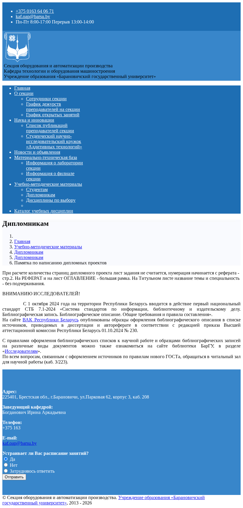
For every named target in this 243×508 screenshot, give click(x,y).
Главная (22, 88)
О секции (23, 93)
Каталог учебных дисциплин (43, 210)
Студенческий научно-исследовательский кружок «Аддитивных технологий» (54, 141)
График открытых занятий (52, 114)
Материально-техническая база (45, 157)
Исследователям (21, 351)
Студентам (37, 189)
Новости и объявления (37, 152)
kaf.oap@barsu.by (33, 16)
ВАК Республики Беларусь (50, 319)
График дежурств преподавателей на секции (53, 106)
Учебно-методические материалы (48, 184)
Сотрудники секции (46, 98)
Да (12, 459)
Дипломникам (40, 194)
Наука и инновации (34, 120)
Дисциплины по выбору (51, 200)
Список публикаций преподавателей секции (50, 128)
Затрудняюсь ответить (32, 471)
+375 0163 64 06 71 (35, 11)
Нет (13, 465)
